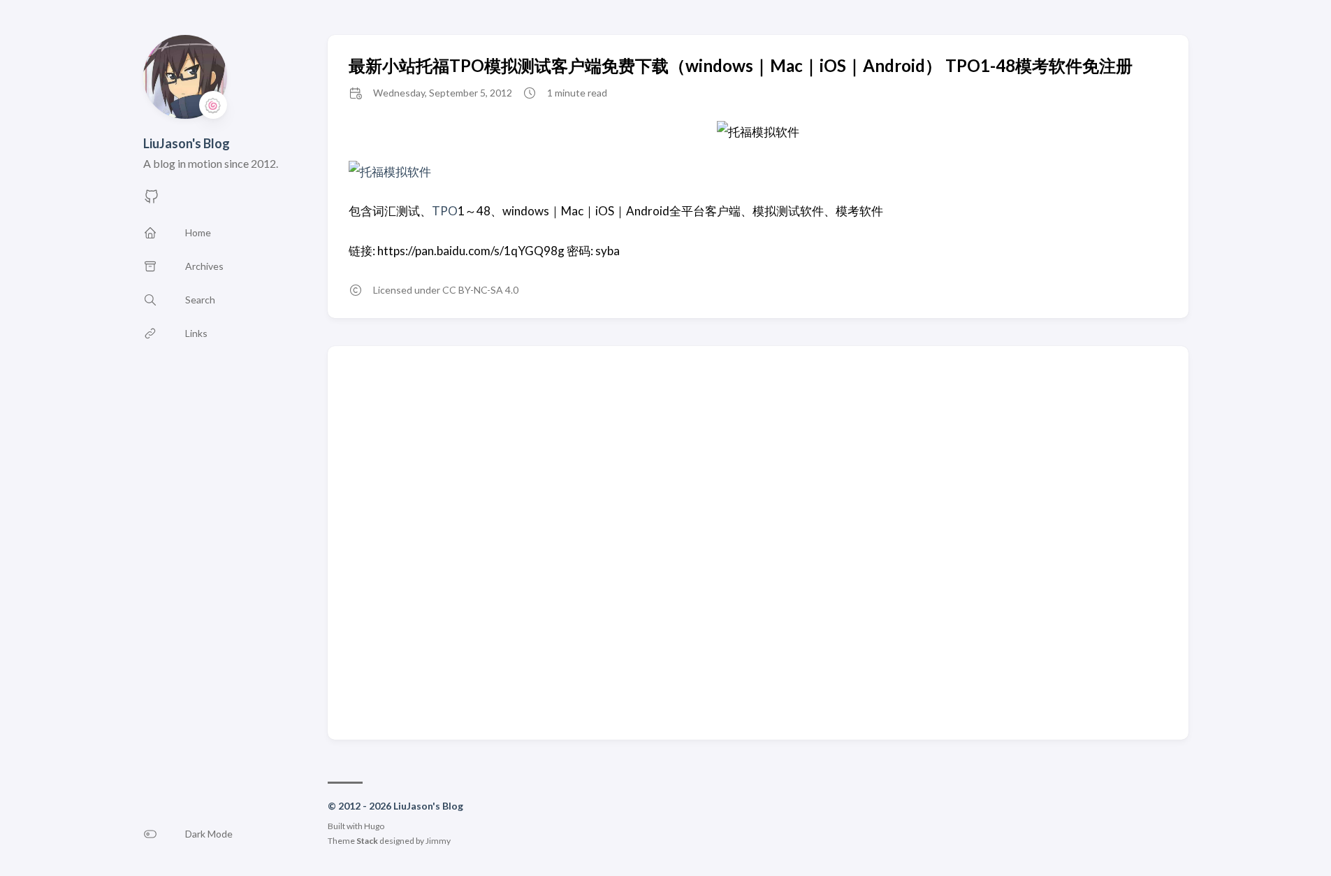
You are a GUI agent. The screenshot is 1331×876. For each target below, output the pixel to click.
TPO (445, 210)
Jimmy (438, 840)
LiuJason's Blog (186, 143)
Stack (367, 840)
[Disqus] (758, 542)
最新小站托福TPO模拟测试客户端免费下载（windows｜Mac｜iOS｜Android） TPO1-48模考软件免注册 (741, 65)
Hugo (374, 826)
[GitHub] (151, 200)
